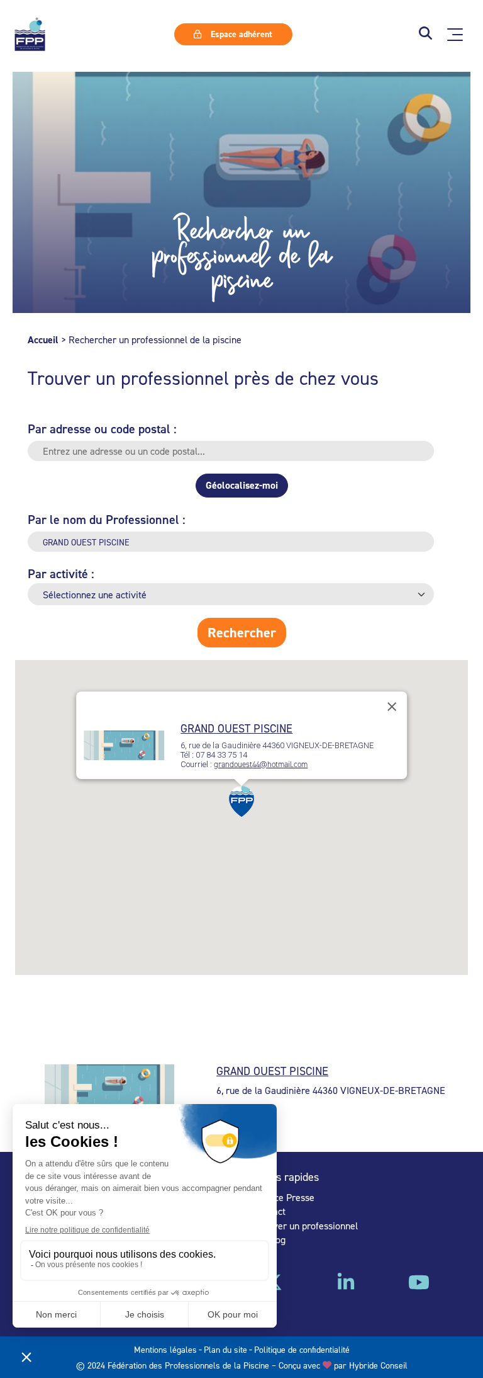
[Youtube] (418, 1286)
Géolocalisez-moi (242, 485)
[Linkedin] (345, 1286)
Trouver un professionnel (306, 1225)
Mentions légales (165, 1349)
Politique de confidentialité (302, 1349)
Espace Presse (284, 1197)
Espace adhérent (240, 34)
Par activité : (61, 573)
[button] (425, 34)
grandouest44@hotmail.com (261, 765)
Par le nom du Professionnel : (107, 519)
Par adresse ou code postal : (102, 428)
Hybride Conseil (378, 1365)
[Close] (392, 707)
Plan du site (225, 1349)
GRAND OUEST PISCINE (236, 728)
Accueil (43, 339)
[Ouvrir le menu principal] (455, 34)
